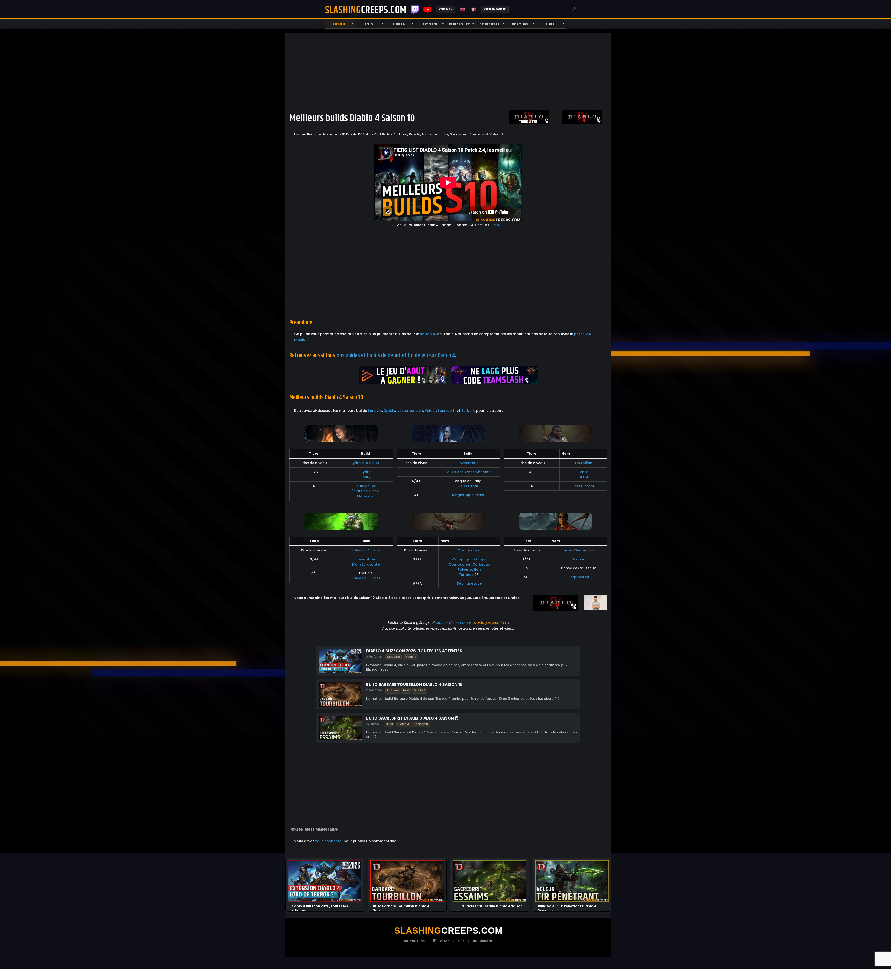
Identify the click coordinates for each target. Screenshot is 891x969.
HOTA (583, 477)
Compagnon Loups (469, 559)
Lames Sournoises (578, 550)
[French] (474, 9)
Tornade (466, 574)
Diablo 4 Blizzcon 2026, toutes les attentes (414, 650)
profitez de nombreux (453, 622)
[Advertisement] (448, 71)
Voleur (430, 410)
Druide (389, 410)
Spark (365, 477)
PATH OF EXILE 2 (459, 24)
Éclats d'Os (468, 485)
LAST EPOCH (429, 24)
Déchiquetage (469, 583)
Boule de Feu (365, 486)
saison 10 (428, 334)
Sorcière (375, 410)
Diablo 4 (410, 657)
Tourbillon (583, 463)
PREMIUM (339, 24)
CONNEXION (445, 9)
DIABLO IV (399, 24)
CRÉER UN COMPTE (495, 9)
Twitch (415, 9)
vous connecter (329, 841)
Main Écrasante (366, 564)
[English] (463, 9)
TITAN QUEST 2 (489, 24)
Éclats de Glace (365, 491)
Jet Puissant (583, 486)
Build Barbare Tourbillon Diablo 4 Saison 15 (414, 684)
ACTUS (369, 24)
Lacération (365, 559)
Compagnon (469, 550)
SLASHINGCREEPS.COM (365, 9)
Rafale (578, 559)
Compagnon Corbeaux (469, 564)
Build (406, 690)
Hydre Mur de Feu (365, 463)
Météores (365, 496)
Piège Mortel (578, 577)
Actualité (393, 657)
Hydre (365, 472)
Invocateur (468, 463)
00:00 (495, 225)
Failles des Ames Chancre (468, 472)
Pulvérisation (469, 569)
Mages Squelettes (468, 494)
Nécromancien (410, 410)
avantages (481, 622)
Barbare (468, 410)
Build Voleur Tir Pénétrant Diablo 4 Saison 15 (567, 906)
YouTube (417, 941)
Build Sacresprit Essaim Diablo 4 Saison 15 (412, 718)
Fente (583, 472)
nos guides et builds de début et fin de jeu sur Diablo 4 (395, 355)
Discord (485, 941)
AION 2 (550, 24)
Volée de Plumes (365, 550)
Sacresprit (447, 410)
